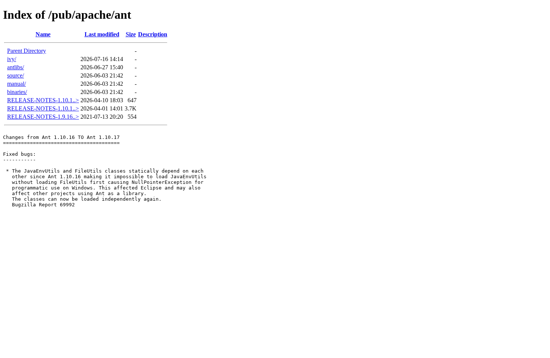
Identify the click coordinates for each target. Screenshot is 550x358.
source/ (15, 75)
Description (152, 34)
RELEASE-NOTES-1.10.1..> (43, 100)
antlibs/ (15, 67)
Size (131, 34)
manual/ (16, 84)
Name (43, 34)
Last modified (102, 34)
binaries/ (17, 92)
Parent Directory (26, 51)
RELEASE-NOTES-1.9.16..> (43, 116)
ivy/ (11, 59)
